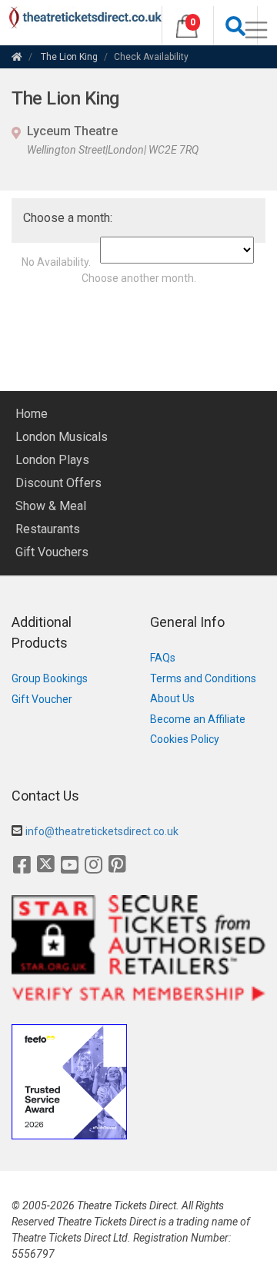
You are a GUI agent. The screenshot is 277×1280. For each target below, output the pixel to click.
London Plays (52, 460)
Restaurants (47, 529)
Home (31, 413)
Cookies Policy (184, 739)
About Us (172, 698)
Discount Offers (58, 483)
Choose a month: (67, 218)
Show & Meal (50, 506)
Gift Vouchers (51, 552)
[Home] (17, 56)
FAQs (162, 658)
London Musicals (61, 436)
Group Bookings (50, 678)
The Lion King (69, 56)
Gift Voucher (42, 699)
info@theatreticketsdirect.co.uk (102, 831)
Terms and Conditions (203, 678)
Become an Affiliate (197, 719)
